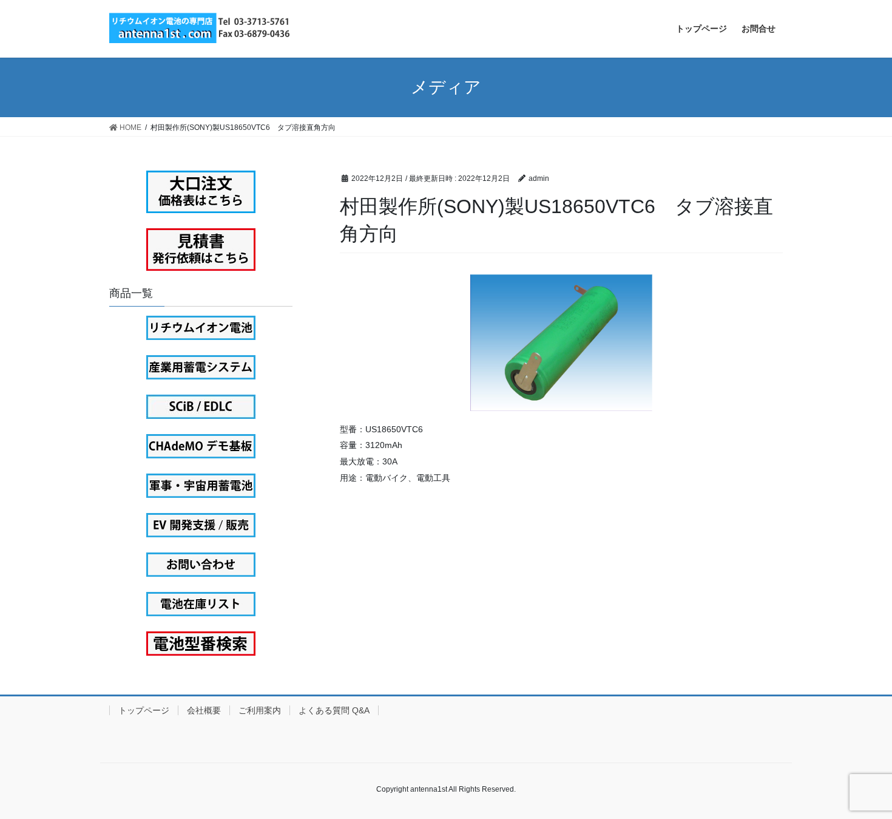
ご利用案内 (259, 710)
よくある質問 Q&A (334, 710)
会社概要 (204, 710)
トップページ (143, 710)
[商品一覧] (200, 328)
